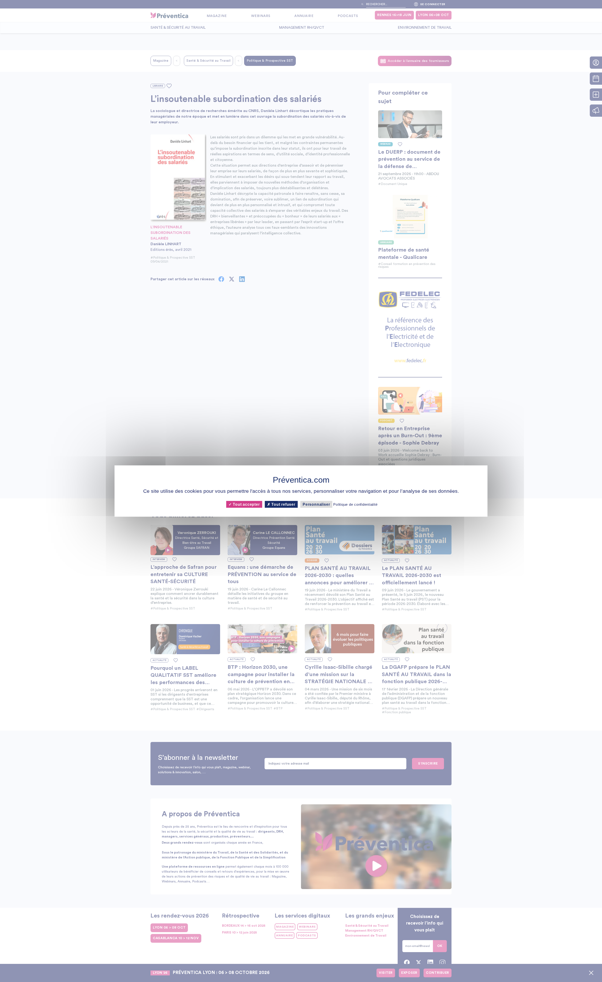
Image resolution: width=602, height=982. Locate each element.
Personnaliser (316, 504)
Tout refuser (282, 504)
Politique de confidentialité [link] (355, 504)
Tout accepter (246, 504)
